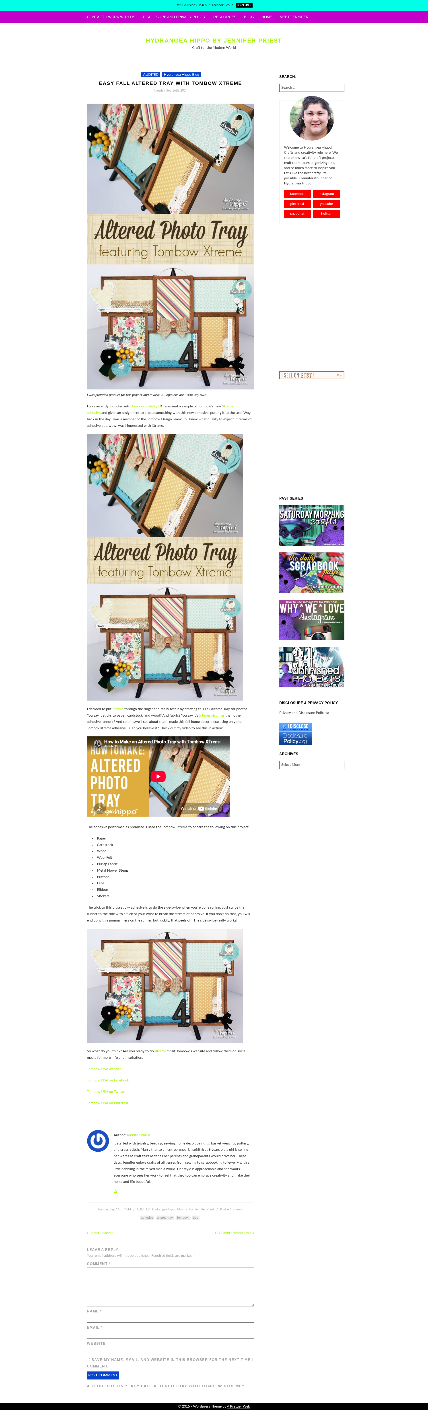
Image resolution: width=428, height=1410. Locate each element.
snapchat (297, 213)
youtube (326, 204)
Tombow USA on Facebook (108, 1080)
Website (96, 1343)
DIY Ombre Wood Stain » (234, 1233)
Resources (225, 17)
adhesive (147, 1217)
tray (195, 1217)
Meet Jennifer (294, 17)
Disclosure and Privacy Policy (174, 17)
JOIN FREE (244, 5)
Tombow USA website (104, 1069)
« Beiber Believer (100, 1233)
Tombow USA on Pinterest (107, 1103)
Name (94, 1311)
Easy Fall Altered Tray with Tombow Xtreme (170, 83)
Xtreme (117, 709)
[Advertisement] (312, 298)
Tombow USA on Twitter (106, 1091)
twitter (326, 213)
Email (95, 1327)
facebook (297, 194)
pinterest (297, 204)
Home (266, 17)
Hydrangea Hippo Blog (181, 74)
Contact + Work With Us (111, 17)
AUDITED (150, 74)
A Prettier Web (238, 1406)
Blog (249, 17)
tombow (183, 1217)
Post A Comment (231, 1209)
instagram (326, 194)
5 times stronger (212, 715)
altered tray (165, 1217)
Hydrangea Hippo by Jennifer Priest (214, 40)
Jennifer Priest (138, 1135)
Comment (99, 1264)
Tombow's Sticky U (146, 406)
